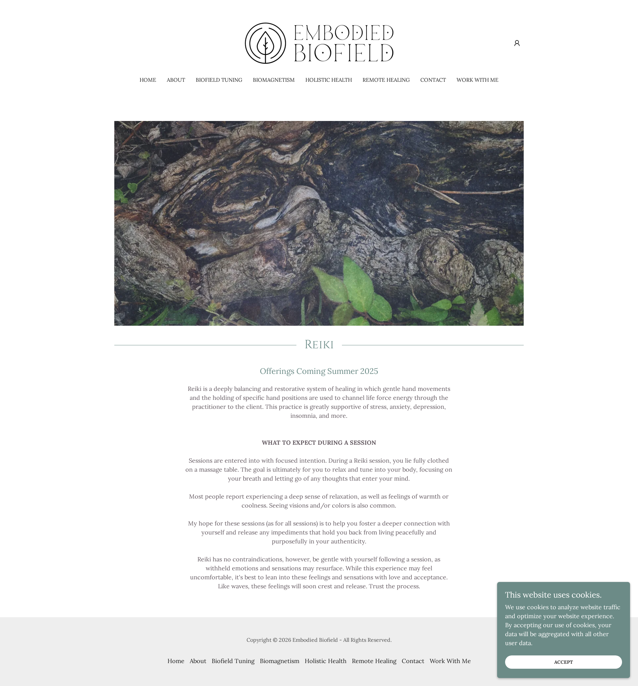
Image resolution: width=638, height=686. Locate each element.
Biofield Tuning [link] (219, 79)
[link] (319, 43)
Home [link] (148, 79)
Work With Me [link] (477, 79)
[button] (517, 43)
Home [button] (175, 661)
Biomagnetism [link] (274, 79)
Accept (563, 662)
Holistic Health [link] (328, 79)
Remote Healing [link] (386, 79)
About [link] (176, 79)
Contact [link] (433, 79)
